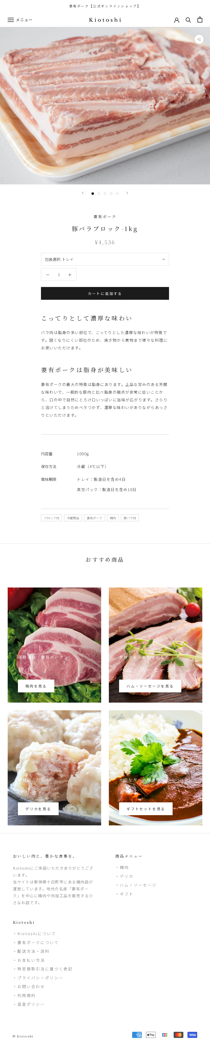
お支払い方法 (31, 960)
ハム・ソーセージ (138, 885)
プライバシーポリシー (40, 977)
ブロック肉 (51, 518)
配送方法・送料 (33, 951)
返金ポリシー (31, 1004)
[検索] (188, 19)
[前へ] (82, 193)
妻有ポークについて (38, 942)
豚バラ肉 (130, 518)
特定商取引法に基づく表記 (45, 968)
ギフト (127, 893)
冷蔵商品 (73, 518)
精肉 (113, 518)
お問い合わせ (31, 986)
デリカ (127, 876)
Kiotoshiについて (36, 933)
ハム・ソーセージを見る (150, 686)
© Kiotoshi (23, 1036)
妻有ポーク (94, 518)
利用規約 (26, 995)
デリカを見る (38, 808)
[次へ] (127, 193)
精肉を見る (36, 686)
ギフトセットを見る (146, 808)
